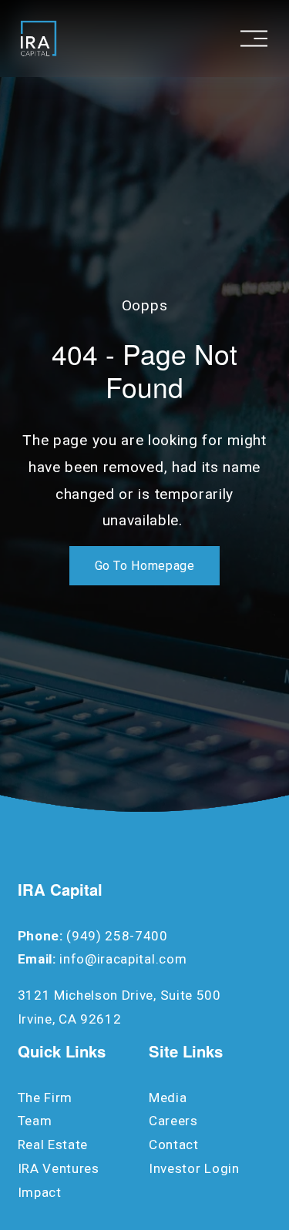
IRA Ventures (58, 1168)
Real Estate (53, 1144)
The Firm (45, 1097)
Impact (40, 1192)
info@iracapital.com (123, 959)
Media (168, 1097)
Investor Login (194, 1168)
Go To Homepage (145, 565)
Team (35, 1120)
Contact (174, 1144)
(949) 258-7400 (117, 935)
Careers (173, 1120)
